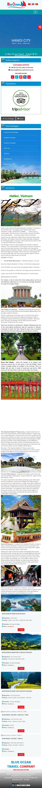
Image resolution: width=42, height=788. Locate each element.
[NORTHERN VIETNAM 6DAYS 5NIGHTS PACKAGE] (21, 641)
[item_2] (17, 55)
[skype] (25, 77)
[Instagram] (21, 77)
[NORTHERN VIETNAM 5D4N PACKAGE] (21, 603)
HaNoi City (26, 43)
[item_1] (15, 55)
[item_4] (19, 55)
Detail (22, 630)
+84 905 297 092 (16, 67)
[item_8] (25, 55)
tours (19, 43)
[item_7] (24, 55)
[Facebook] (17, 77)
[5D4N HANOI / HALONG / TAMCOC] (11, 735)
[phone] (12, 77)
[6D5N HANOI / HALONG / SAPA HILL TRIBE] (13, 711)
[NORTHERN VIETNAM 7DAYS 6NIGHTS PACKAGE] (21, 680)
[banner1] (28, 55)
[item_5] (20, 55)
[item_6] (22, 55)
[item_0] (27, 55)
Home (14, 43)
